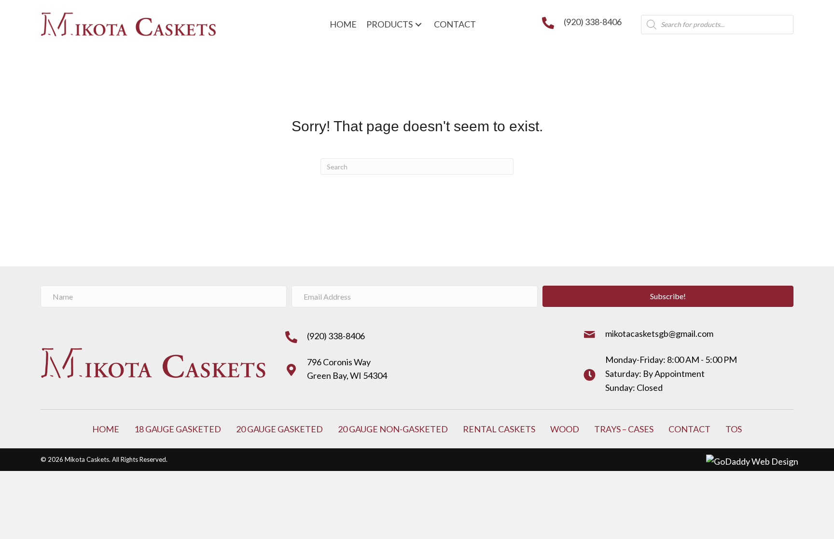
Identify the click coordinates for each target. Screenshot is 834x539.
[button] (667, 296)
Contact (689, 429)
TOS (733, 429)
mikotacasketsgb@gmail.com (659, 333)
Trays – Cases (623, 429)
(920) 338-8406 (593, 21)
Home (105, 429)
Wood (564, 429)
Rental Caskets (499, 429)
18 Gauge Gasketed (177, 429)
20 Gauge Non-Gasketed (393, 429)
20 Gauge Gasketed (279, 429)
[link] (343, 24)
